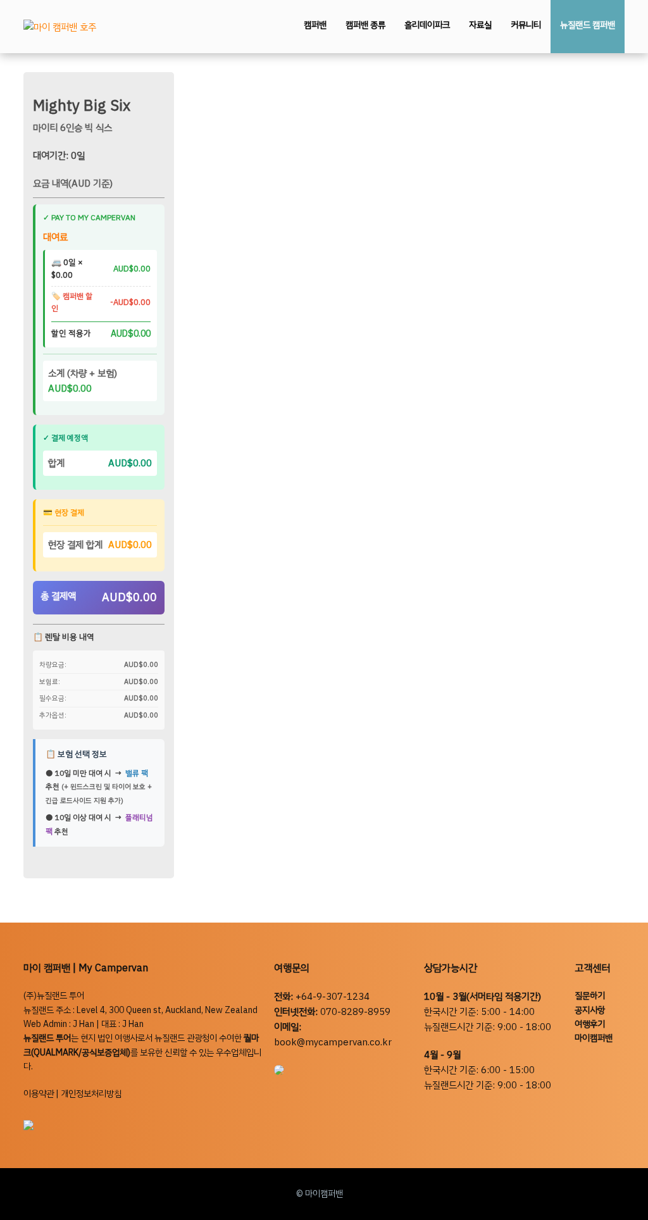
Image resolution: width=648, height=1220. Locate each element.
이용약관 (38, 1093)
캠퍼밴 (315, 25)
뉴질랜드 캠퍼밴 (587, 25)
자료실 (480, 25)
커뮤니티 (526, 25)
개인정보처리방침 (91, 1093)
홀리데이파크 (427, 25)
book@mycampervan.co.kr (333, 1042)
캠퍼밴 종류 (365, 25)
